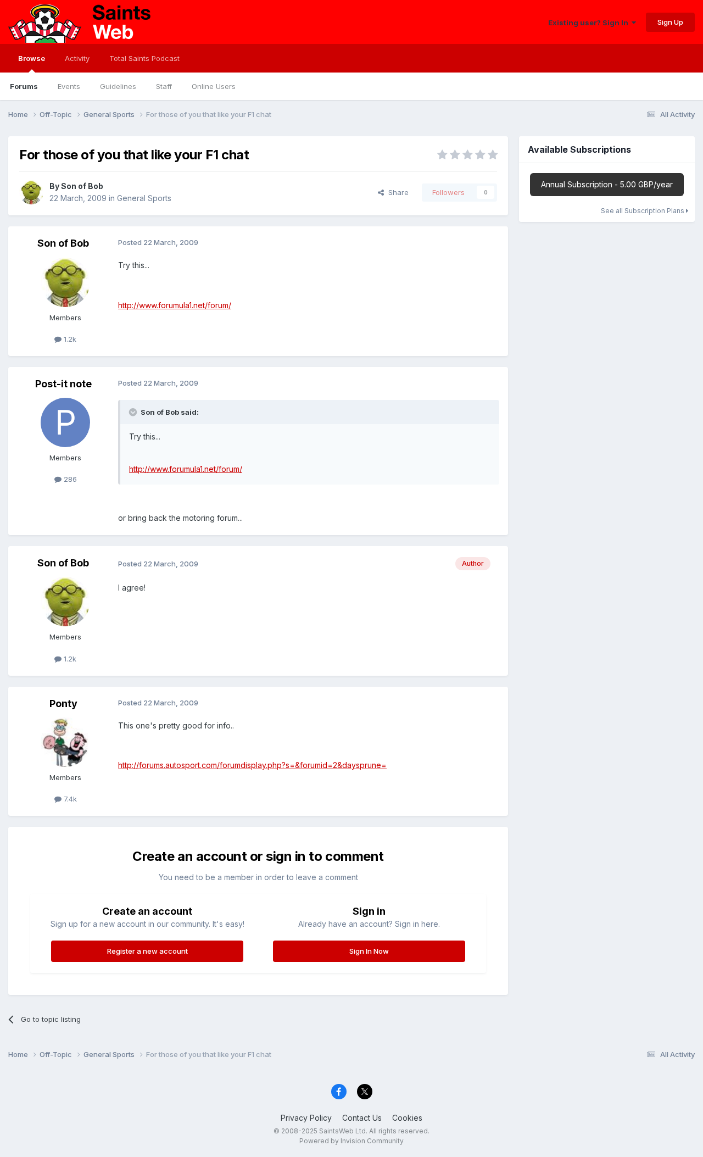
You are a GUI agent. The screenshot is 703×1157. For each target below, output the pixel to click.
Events (69, 86)
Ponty (63, 703)
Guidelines (118, 86)
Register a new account (147, 951)
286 (69, 479)
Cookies (407, 1117)
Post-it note (63, 384)
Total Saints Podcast (144, 58)
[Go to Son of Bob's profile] (31, 192)
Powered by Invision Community (351, 1141)
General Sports (144, 198)
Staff (164, 86)
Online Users (214, 86)
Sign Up (670, 22)
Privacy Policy (306, 1117)
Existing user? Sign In (590, 22)
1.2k (69, 339)
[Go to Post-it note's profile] (65, 422)
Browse (31, 58)
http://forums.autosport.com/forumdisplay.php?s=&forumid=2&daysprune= (252, 765)
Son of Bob (82, 186)
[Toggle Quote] (134, 412)
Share (396, 192)
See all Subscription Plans (643, 211)
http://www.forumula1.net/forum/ (174, 305)
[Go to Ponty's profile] (65, 742)
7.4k (69, 798)
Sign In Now (369, 951)
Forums (24, 86)
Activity (77, 58)
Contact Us (362, 1117)
